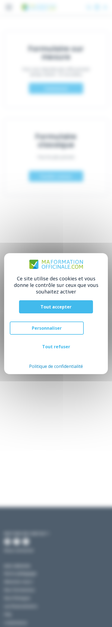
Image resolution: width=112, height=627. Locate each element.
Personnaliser (47, 328)
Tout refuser (56, 347)
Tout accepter (56, 307)
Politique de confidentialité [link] (56, 366)
